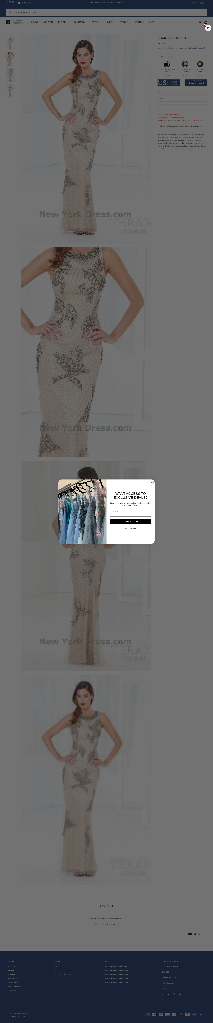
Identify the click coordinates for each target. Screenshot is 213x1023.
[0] (208, 28)
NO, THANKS (130, 529)
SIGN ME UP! (130, 521)
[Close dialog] (151, 482)
